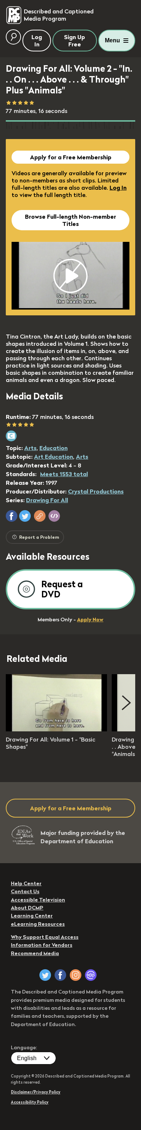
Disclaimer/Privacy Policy (35, 1092)
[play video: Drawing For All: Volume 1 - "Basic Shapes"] (56, 729)
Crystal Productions (96, 491)
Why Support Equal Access (44, 937)
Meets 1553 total (64, 474)
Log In (118, 187)
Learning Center (32, 915)
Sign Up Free (74, 40)
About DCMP (27, 907)
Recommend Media (35, 953)
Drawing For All (47, 500)
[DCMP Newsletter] (91, 975)
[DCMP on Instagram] (75, 975)
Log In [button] (36, 40)
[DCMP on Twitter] (45, 975)
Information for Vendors (41, 945)
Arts (30, 447)
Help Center (26, 883)
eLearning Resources (38, 924)
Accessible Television (38, 899)
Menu (112, 40)
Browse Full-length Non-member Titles (70, 220)
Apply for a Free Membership (70, 157)
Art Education (53, 456)
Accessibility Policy (29, 1102)
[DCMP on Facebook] (60, 975)
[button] (11, 516)
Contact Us (25, 891)
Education (53, 447)
